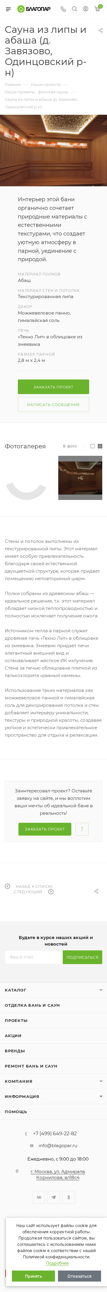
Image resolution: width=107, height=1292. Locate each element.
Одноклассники (68, 1197)
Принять (33, 1276)
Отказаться (79, 1276)
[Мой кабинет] (85, 9)
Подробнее (57, 1262)
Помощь (16, 1111)
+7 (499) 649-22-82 (55, 1133)
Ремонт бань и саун (31, 1066)
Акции (13, 1035)
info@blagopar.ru (58, 1145)
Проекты (16, 1020)
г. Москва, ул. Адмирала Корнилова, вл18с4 (58, 1174)
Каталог (15, 990)
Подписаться (83, 957)
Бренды (15, 1050)
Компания (18, 1081)
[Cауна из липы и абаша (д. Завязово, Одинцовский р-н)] (53, 150)
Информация (22, 1096)
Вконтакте (38, 1197)
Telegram (53, 1197)
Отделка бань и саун (32, 1005)
